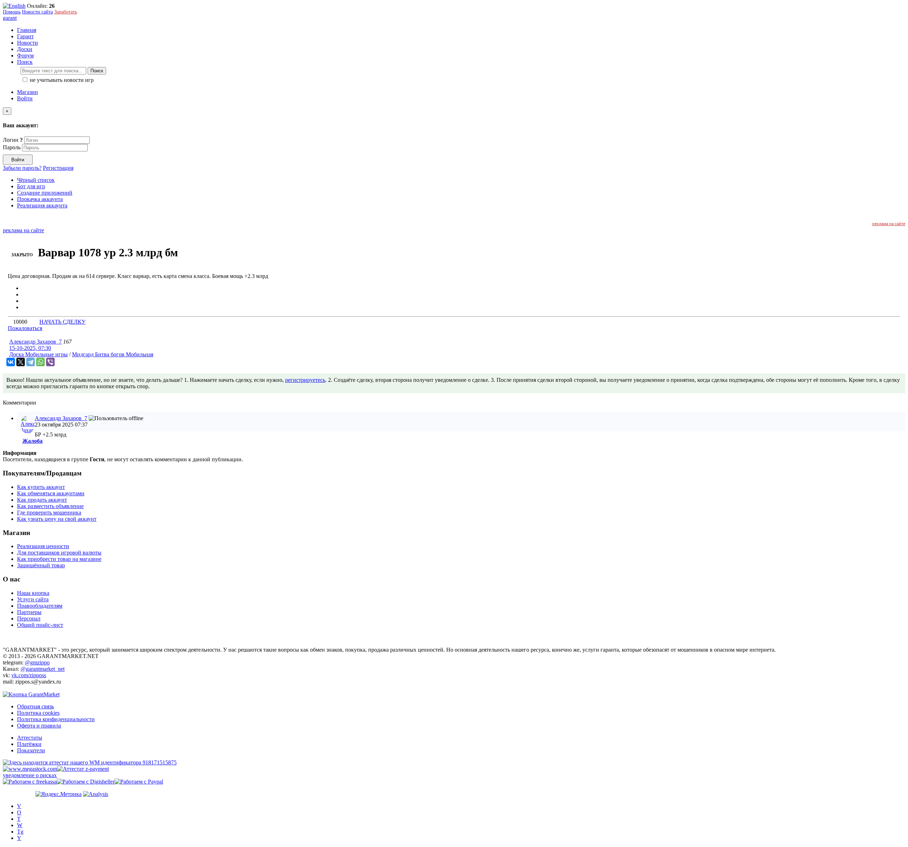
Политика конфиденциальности (56, 719)
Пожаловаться (25, 328)
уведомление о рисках (30, 775)
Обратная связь (35, 706)
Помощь (12, 12)
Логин (13, 140)
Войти (25, 98)
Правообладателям (39, 606)
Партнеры (29, 612)
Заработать (65, 12)
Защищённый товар (41, 565)
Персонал (28, 618)
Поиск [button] (25, 62)
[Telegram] (30, 362)
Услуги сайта (33, 599)
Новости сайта (37, 12)
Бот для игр (31, 186)
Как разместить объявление (50, 506)
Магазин (27, 92)
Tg (20, 832)
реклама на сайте (888, 223)
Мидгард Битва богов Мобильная (112, 354)
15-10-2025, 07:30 (30, 348)
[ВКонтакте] (10, 362)
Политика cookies (38, 713)
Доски (24, 49)
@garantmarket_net (43, 669)
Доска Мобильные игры (38, 354)
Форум (25, 55)
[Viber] (50, 362)
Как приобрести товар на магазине (59, 559)
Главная (26, 30)
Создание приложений (44, 193)
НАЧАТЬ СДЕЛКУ (62, 322)
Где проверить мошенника (49, 512)
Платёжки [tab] (29, 744)
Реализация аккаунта (42, 205)
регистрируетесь (305, 380)
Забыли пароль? (22, 168)
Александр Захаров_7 (35, 342)
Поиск (96, 70)
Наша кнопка (33, 593)
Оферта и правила (39, 726)
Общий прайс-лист (40, 625)
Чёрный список (36, 180)
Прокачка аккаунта (40, 199)
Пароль (12, 147)
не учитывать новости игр (61, 80)
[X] (20, 362)
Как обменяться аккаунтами (50, 493)
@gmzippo (37, 662)
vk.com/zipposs (28, 675)
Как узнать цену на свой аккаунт (56, 519)
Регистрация (58, 168)
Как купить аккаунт (41, 487)
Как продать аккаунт (42, 500)
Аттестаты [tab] (29, 738)
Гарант (25, 36)
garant (10, 18)
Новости (27, 43)
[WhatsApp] (40, 362)
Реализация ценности (43, 546)
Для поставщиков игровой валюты (59, 553)
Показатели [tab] (31, 750)
